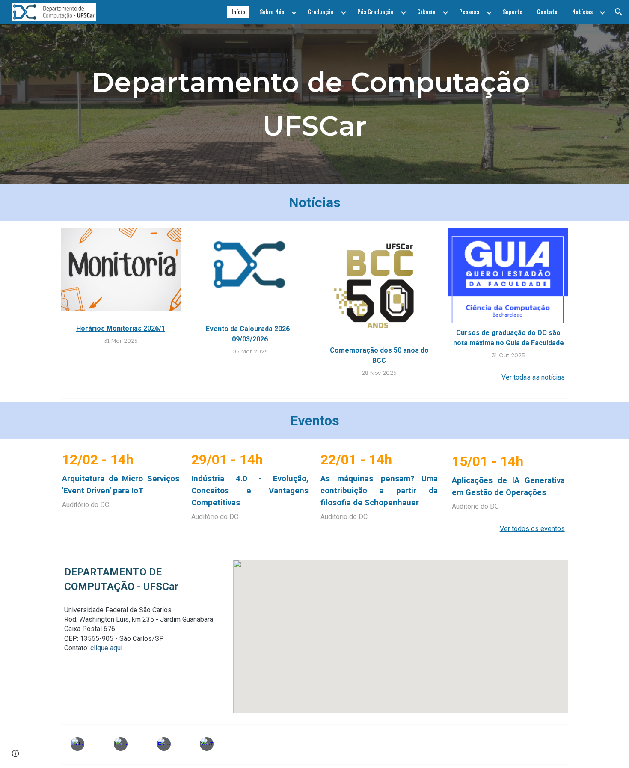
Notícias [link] (582, 11)
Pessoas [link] (469, 11)
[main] (314, 104)
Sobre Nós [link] (272, 11)
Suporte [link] (512, 11)
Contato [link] (547, 11)
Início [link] (238, 11)
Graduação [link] (321, 11)
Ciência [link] (426, 11)
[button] (618, 12)
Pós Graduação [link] (375, 11)
